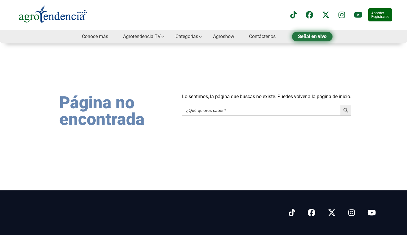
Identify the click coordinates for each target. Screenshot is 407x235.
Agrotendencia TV (142, 36)
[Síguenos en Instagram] (351, 213)
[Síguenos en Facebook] (309, 15)
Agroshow (223, 36)
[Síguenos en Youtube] (371, 213)
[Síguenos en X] (326, 15)
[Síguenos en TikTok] (293, 15)
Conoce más (95, 36)
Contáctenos (262, 36)
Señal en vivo (312, 36)
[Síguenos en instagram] (341, 15)
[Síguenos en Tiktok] (292, 213)
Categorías (186, 36)
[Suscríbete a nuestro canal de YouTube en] (358, 15)
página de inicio (333, 96)
